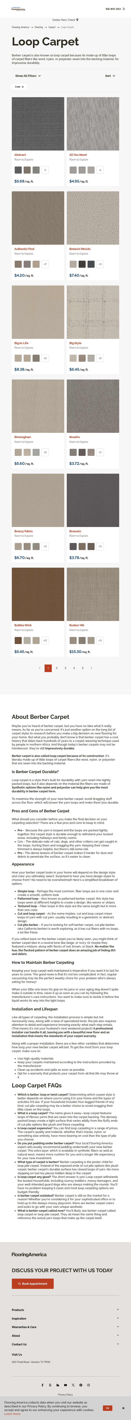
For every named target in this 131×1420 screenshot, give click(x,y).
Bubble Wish (23, 625)
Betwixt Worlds (79, 249)
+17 (45, 264)
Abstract (20, 154)
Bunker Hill (76, 625)
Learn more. (12, 1414)
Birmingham (22, 437)
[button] (22, 86)
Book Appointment (34, 1283)
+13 (100, 264)
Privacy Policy (65, 1394)
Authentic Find (24, 249)
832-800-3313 (113, 9)
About (16, 1335)
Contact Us (19, 1344)
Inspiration (19, 1318)
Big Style (75, 343)
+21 (45, 452)
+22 (45, 640)
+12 (45, 358)
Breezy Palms (23, 531)
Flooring (39, 27)
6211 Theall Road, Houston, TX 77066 (31, 1362)
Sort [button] (108, 76)
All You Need (78, 154)
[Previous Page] (39, 668)
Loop (17, 86)
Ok (107, 1408)
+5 (45, 170)
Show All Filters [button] (25, 76)
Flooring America (20, 27)
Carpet (51, 27)
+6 (100, 170)
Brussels (75, 531)
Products (18, 1310)
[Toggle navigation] (124, 9)
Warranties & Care (24, 1327)
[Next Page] (91, 668)
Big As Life (21, 343)
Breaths (74, 437)
